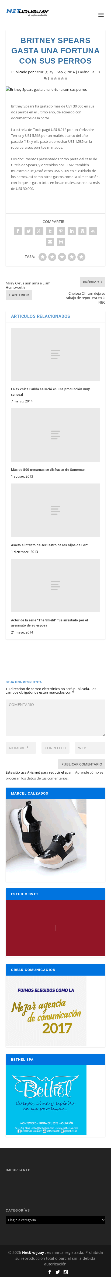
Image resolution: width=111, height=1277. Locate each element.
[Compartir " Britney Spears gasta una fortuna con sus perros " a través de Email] (50, 241)
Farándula (86, 71)
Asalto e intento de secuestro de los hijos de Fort (49, 545)
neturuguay (43, 71)
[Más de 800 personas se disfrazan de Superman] (55, 435)
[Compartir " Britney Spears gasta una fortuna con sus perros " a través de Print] (61, 241)
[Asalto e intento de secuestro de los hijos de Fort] (55, 510)
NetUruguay (33, 1252)
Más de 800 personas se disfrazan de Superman (48, 470)
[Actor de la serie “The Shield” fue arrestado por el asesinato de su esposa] (55, 585)
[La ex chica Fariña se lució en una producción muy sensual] (55, 354)
